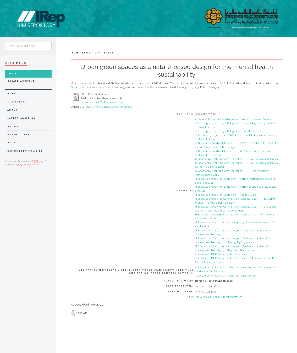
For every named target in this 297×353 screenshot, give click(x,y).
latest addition (21, 118)
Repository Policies (25, 151)
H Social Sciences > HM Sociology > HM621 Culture (225, 194)
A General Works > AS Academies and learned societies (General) (233, 119)
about (12, 110)
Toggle (62, 45)
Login (12, 74)
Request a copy (113, 102)
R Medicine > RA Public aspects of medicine (221, 254)
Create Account (21, 81)
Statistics (16, 102)
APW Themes (37, 161)
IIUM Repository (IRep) (92, 53)
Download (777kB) (91, 102)
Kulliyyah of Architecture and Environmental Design (225, 275)
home (11, 94)
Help (11, 143)
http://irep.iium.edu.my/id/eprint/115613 (219, 297)
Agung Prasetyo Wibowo (27, 164)
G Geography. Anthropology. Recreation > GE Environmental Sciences (236, 159)
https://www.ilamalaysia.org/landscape (109, 106)
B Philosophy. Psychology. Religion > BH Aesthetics (225, 131)
